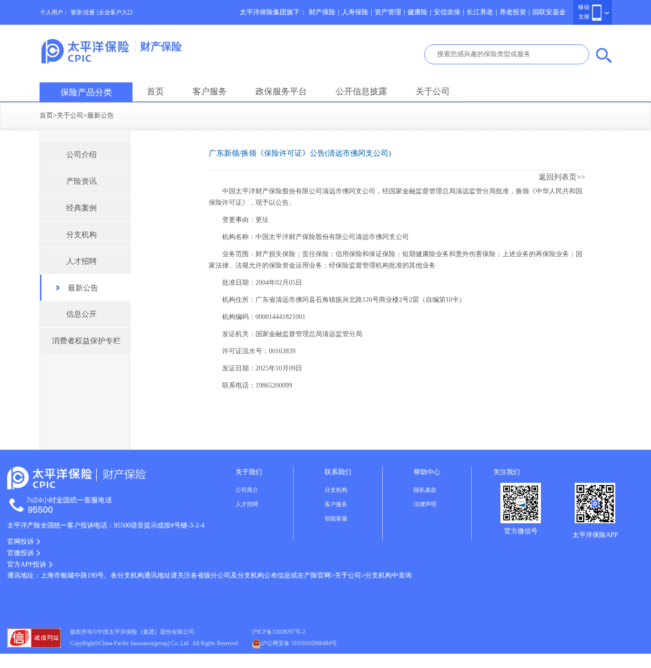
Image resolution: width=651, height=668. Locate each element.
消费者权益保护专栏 (86, 341)
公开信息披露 (361, 91)
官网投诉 (20, 541)
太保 (584, 16)
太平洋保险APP (595, 534)
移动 (584, 7)
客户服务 (210, 91)
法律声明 (425, 504)
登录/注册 (83, 12)
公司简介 (246, 490)
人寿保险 (355, 12)
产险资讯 (81, 181)
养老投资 (512, 12)
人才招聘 (81, 261)
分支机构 (81, 234)
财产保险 (322, 12)
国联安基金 (549, 12)
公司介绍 (81, 154)
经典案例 (81, 208)
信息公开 (81, 314)
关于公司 (433, 91)
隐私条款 (425, 490)
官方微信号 (521, 531)
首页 (155, 91)
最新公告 (100, 115)
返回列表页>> (562, 177)
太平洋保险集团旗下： (273, 12)
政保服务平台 (281, 91)
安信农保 (447, 12)
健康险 (417, 12)
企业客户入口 (116, 12)
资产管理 (388, 12)
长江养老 (480, 12)
